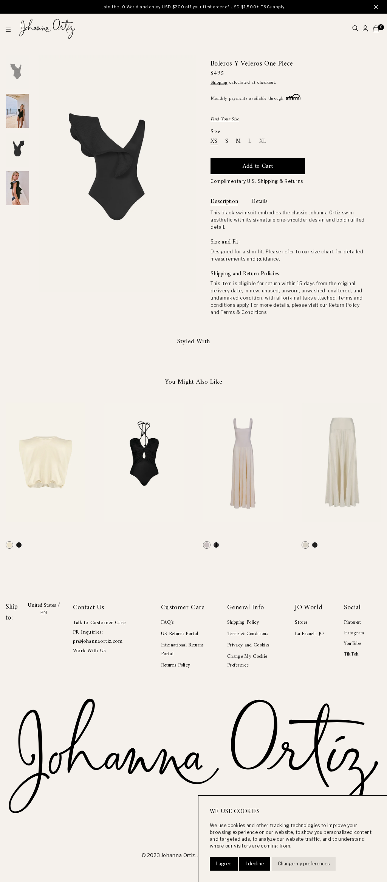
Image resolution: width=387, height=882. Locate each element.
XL (262, 142)
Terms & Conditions (247, 633)
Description (224, 202)
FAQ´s (167, 622)
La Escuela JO (309, 633)
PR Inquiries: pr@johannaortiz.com (98, 637)
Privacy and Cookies (248, 645)
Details (259, 202)
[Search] (355, 29)
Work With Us (89, 651)
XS (214, 142)
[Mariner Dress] (207, 545)
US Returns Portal (179, 633)
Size (215, 132)
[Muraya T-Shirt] (9, 545)
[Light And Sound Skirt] (305, 545)
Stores (301, 622)
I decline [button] (255, 863)
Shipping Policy (243, 622)
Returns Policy (175, 665)
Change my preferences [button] (304, 863)
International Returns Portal (182, 649)
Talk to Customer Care (99, 623)
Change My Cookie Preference (247, 661)
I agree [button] (223, 863)
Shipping (219, 83)
